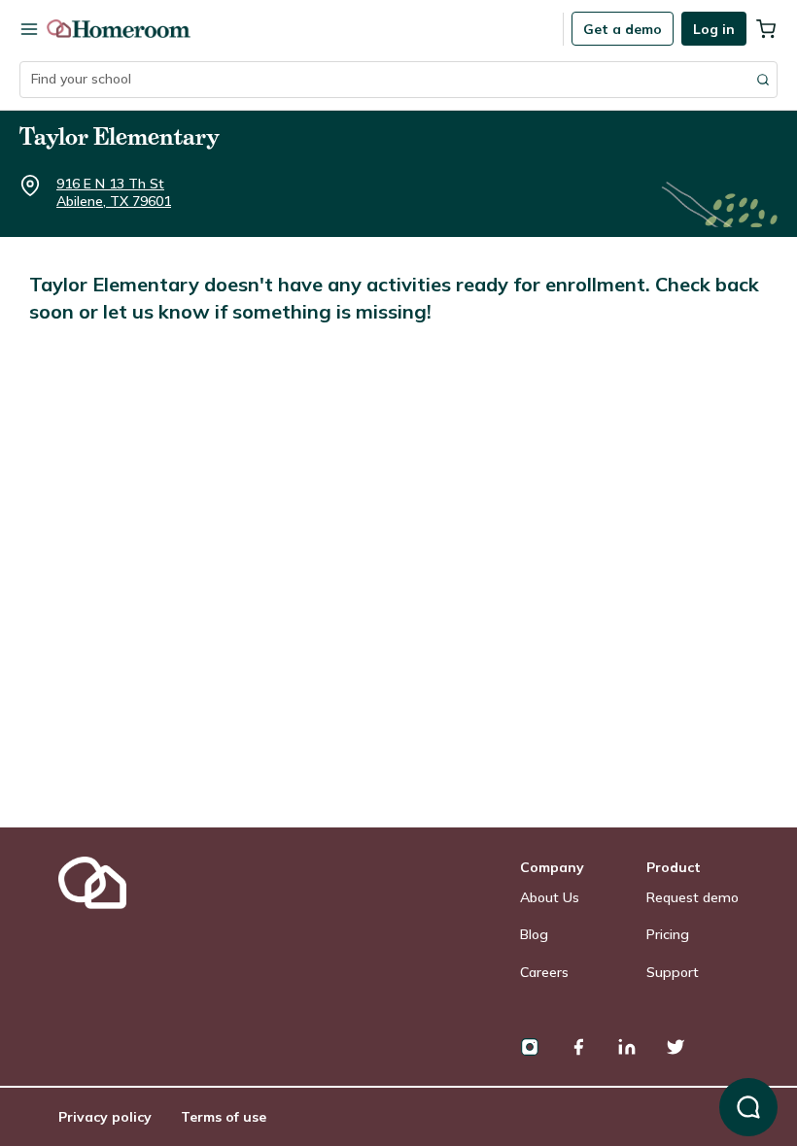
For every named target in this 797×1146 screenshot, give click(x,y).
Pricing (667, 934)
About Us (549, 897)
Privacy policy (105, 1117)
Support (672, 972)
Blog (534, 934)
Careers (544, 972)
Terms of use (223, 1117)
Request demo (692, 897)
